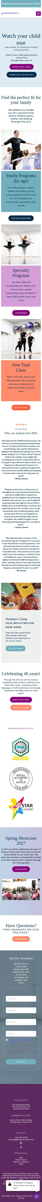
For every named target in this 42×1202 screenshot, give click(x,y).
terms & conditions (26, 1040)
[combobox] (8, 1022)
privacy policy (14, 1042)
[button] (38, 13)
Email (8, 1028)
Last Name (10, 1005)
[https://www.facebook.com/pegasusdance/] (21, 1147)
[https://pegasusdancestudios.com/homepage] (10, 13)
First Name (10, 993)
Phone (9, 1016)
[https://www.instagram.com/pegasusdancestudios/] (21, 1143)
